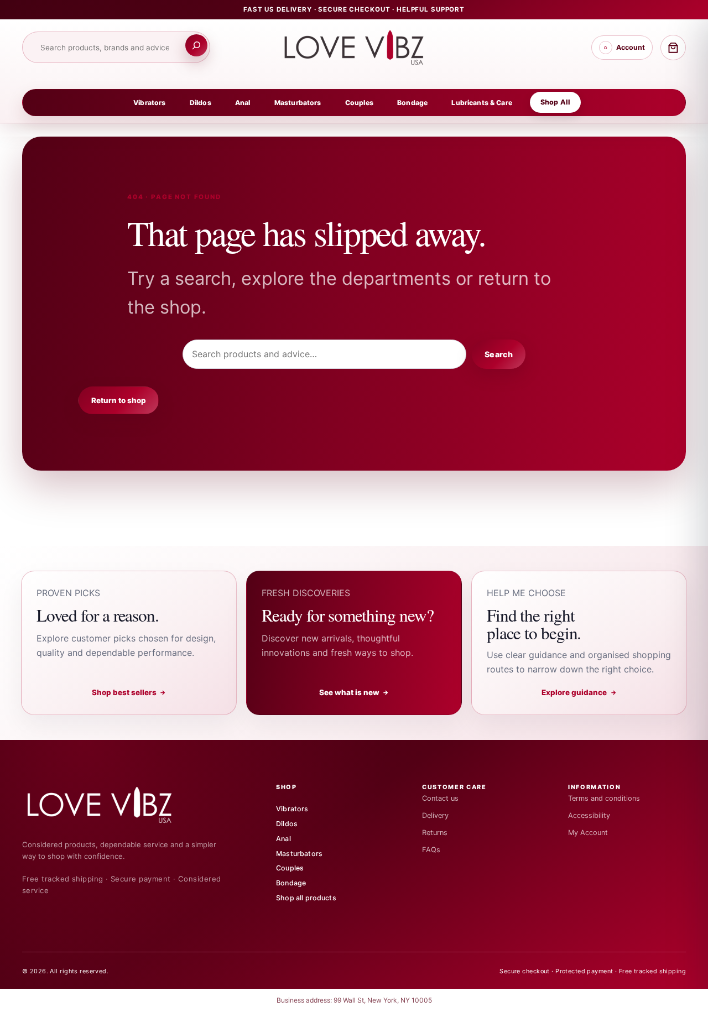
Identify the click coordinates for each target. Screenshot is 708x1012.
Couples (359, 102)
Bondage (412, 102)
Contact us (440, 798)
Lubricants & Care (481, 102)
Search (498, 354)
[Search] (196, 45)
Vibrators (149, 102)
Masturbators (297, 102)
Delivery (435, 815)
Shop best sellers (129, 692)
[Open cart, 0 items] (673, 47)
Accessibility (589, 815)
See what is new (354, 692)
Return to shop (118, 400)
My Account (588, 832)
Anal (243, 102)
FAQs (431, 850)
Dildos (200, 102)
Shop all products (306, 898)
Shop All (555, 102)
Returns (434, 832)
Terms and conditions (604, 798)
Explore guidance (579, 692)
